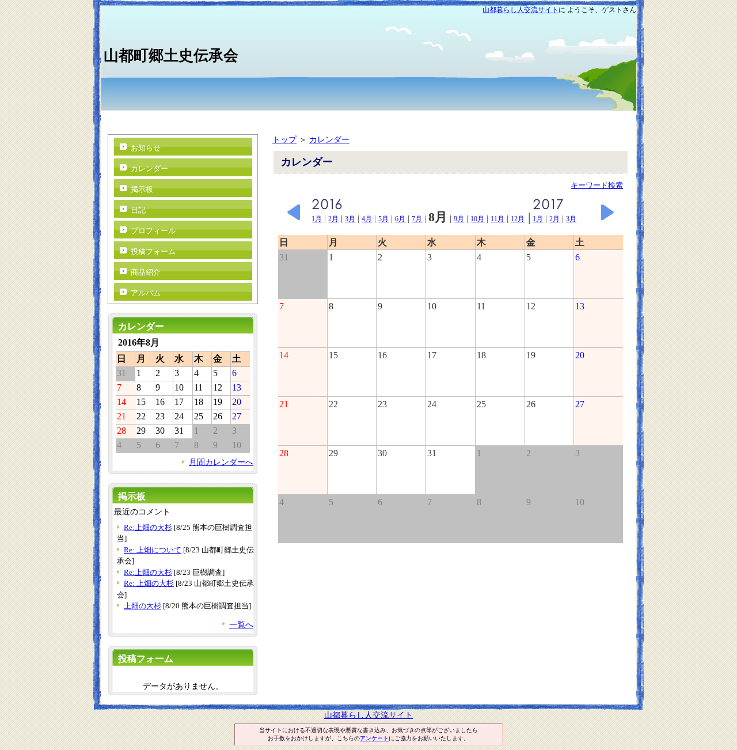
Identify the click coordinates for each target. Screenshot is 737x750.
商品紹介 (146, 272)
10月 (477, 218)
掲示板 (142, 189)
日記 (138, 210)
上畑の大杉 (142, 605)
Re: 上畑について (152, 550)
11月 (497, 218)
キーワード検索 (597, 185)
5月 (383, 218)
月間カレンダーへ (221, 462)
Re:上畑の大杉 (148, 527)
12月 (518, 218)
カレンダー (329, 139)
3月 (350, 218)
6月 (400, 218)
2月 (333, 218)
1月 (316, 218)
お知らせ (146, 147)
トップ (284, 139)
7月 (417, 218)
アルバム (146, 293)
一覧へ (241, 624)
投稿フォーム (153, 251)
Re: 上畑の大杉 (149, 583)
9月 (459, 218)
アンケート (374, 738)
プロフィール (153, 230)
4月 (367, 218)
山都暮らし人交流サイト (521, 9)
